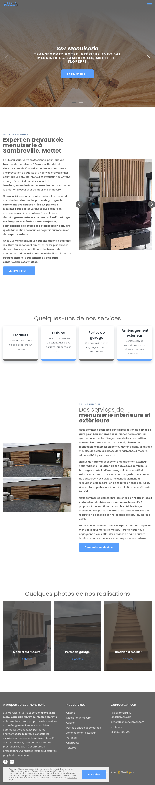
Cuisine (70, 722)
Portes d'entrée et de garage (83, 727)
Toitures (71, 747)
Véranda (71, 737)
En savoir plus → (77, 73)
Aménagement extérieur (81, 732)
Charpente (72, 742)
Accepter (94, 774)
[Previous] (79, 204)
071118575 (116, 727)
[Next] (147, 58)
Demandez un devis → (99, 547)
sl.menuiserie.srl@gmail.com (127, 722)
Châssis (70, 712)
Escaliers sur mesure (78, 717)
